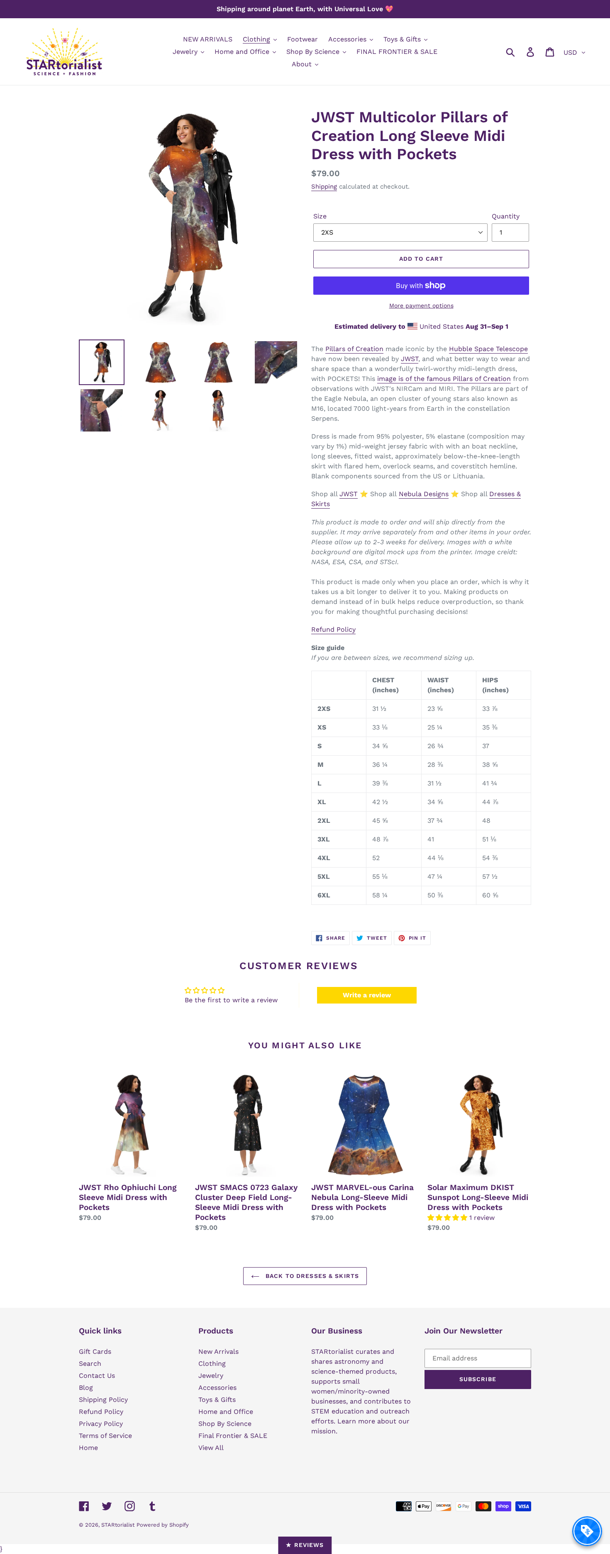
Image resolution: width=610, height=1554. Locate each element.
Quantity (506, 216)
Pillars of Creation (354, 349)
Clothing (212, 1363)
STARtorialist (117, 1525)
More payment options (421, 305)
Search (90, 1363)
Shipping (324, 186)
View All (211, 1448)
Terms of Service (105, 1436)
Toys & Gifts (217, 1400)
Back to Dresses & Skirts (311, 1276)
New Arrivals (218, 1351)
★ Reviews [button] (305, 1545)
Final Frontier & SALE (232, 1436)
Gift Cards (95, 1351)
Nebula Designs (424, 494)
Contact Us (97, 1375)
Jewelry (210, 1375)
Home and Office (225, 1412)
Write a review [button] (367, 995)
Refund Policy (333, 629)
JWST (409, 359)
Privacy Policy (101, 1424)
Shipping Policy (103, 1400)
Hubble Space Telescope (488, 349)
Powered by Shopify (163, 1525)
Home (88, 1448)
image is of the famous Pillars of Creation (444, 379)
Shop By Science (224, 1424)
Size (320, 216)
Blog (86, 1388)
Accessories (217, 1388)
